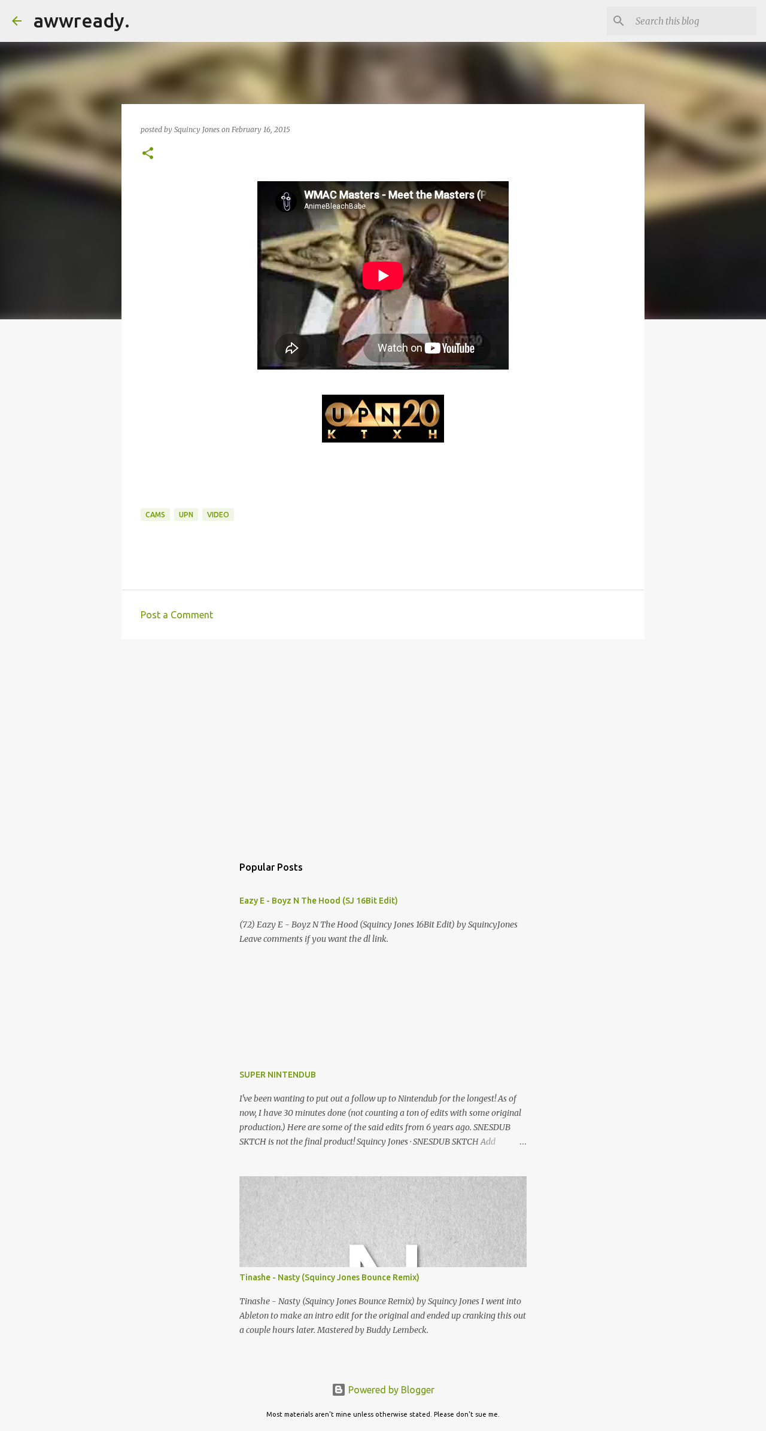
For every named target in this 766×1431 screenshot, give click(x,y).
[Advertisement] (383, 741)
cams (155, 514)
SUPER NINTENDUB (277, 1074)
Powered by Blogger (390, 1389)
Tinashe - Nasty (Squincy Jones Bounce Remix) (329, 1277)
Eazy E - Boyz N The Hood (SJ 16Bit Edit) (318, 900)
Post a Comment (177, 614)
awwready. (82, 20)
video (218, 514)
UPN (186, 514)
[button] (148, 154)
